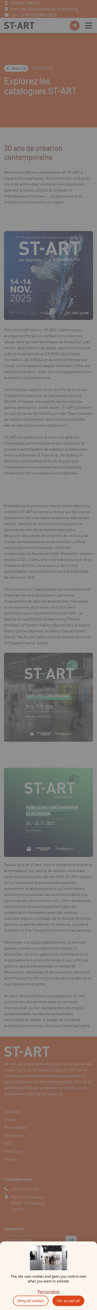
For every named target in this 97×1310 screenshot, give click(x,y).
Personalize (48, 1291)
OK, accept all (68, 1300)
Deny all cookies (30, 1300)
